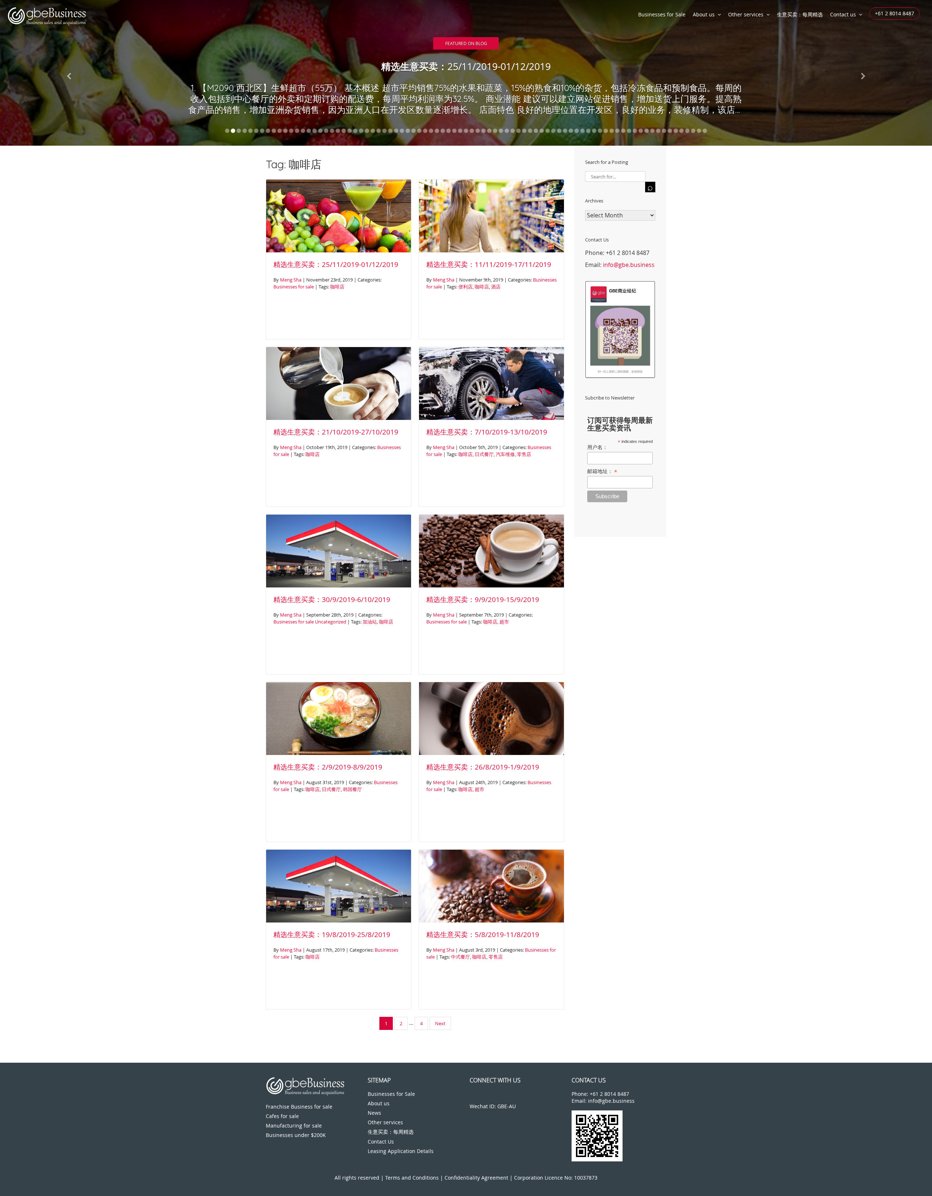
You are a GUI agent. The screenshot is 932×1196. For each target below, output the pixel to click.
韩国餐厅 (352, 789)
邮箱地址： (602, 471)
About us (704, 14)
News (374, 1112)
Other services (745, 14)
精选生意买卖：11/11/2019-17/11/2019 (488, 264)
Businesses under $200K (296, 1135)
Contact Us (381, 1141)
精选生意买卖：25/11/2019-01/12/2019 (335, 264)
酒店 (496, 286)
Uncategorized (330, 621)
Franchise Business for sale (299, 1106)
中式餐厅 (460, 956)
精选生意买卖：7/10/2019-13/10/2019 (486, 432)
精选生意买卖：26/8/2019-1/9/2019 (482, 767)
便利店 (465, 286)
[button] (70, 73)
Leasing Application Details (401, 1151)
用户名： (597, 447)
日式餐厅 (484, 454)
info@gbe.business (629, 265)
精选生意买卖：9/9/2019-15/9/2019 (482, 599)
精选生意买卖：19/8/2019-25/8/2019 (331, 934)
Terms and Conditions (412, 1177)
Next (440, 1023)
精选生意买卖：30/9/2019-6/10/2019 (331, 599)
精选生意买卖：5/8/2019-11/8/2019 (482, 934)
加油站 (370, 621)
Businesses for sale (293, 286)
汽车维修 (505, 454)
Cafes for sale (282, 1116)
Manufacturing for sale (294, 1125)
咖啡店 (337, 286)
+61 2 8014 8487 (894, 13)
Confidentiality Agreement (476, 1177)
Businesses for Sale (662, 14)
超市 (504, 621)
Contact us (843, 14)
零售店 (524, 454)
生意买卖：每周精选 (800, 14)
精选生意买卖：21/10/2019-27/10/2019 (335, 432)
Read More (466, 41)
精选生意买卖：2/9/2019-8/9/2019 (327, 767)
